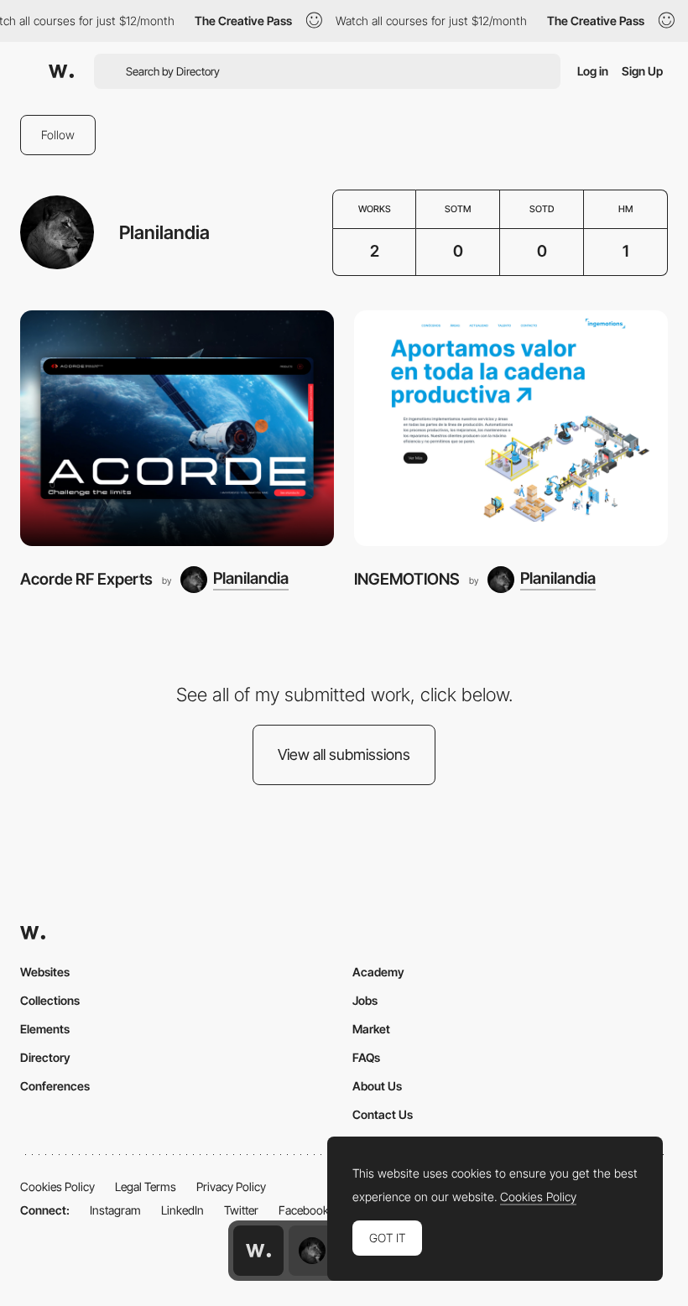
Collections (50, 1000)
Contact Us (382, 1114)
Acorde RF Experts (86, 579)
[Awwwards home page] (258, 1250)
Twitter (241, 1210)
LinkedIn (182, 1210)
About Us (377, 1086)
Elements (45, 1029)
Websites (45, 972)
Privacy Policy (231, 1186)
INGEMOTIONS (407, 579)
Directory (45, 1057)
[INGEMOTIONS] (511, 428)
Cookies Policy (57, 1186)
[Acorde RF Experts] (177, 428)
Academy (378, 972)
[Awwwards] (61, 71)
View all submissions (344, 754)
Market (371, 1029)
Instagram (115, 1210)
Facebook (304, 1210)
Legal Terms (145, 1186)
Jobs (365, 1000)
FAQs (366, 1057)
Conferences (55, 1086)
